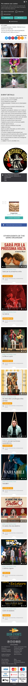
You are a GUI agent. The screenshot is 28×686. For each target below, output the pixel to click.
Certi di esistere (8, 611)
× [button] (26, 1)
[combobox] (24, 1)
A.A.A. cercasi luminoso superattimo (11, 442)
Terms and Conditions (19, 662)
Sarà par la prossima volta (12, 271)
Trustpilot (14, 683)
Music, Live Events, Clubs (9, 269)
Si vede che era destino (11, 526)
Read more (13, 8)
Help (15, 663)
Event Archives (5, 660)
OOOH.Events (15, 636)
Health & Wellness (6, 654)
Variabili (6, 483)
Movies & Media (18, 649)
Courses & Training (18, 648)
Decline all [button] (20, 17)
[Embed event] (22, 37)
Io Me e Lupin (8, 356)
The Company (4, 659)
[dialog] (14, 12)
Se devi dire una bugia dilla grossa (13, 399)
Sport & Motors (18, 654)
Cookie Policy (4, 662)
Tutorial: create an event (7, 663)
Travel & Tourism (5, 655)
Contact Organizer (14, 217)
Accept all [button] (7, 17)
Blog (15, 659)
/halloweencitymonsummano (14, 225)
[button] (14, 21)
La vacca (6, 314)
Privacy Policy (17, 660)
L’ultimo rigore (8, 568)
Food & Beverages (6, 649)
